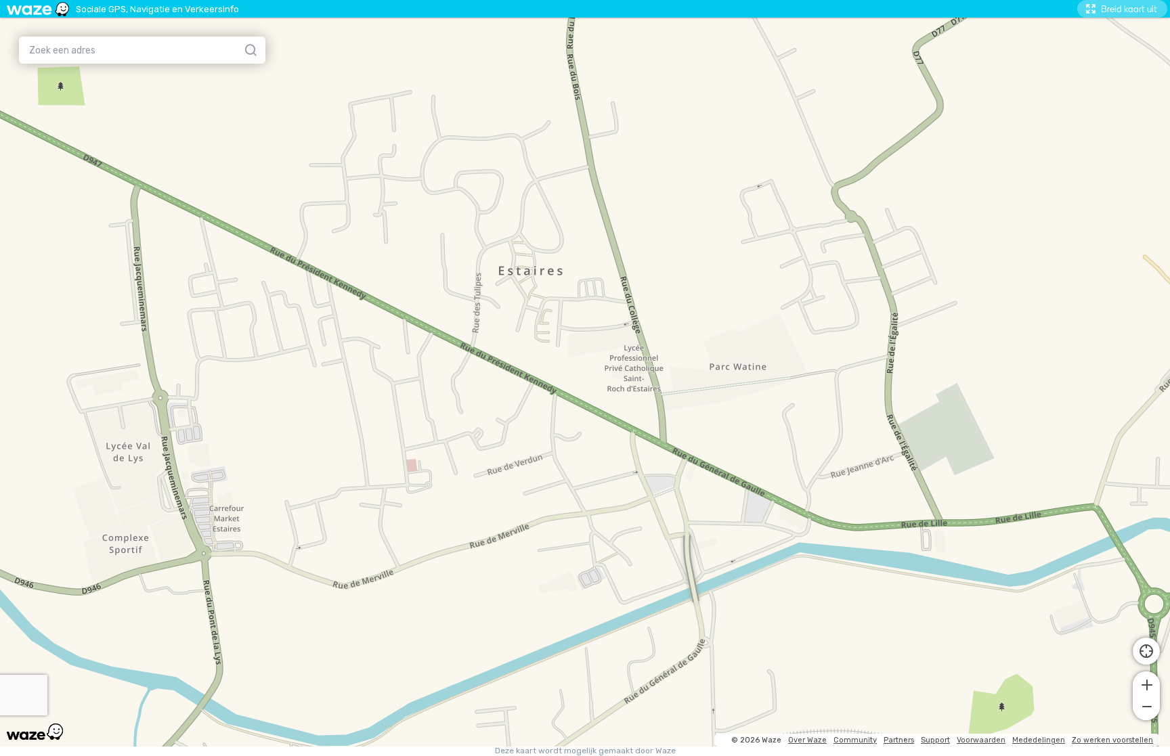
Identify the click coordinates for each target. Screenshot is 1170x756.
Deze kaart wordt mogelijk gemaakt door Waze (585, 751)
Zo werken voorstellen (1112, 740)
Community (855, 740)
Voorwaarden (981, 740)
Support (935, 740)
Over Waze (807, 740)
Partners (899, 740)
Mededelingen (1038, 740)
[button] (1146, 683)
